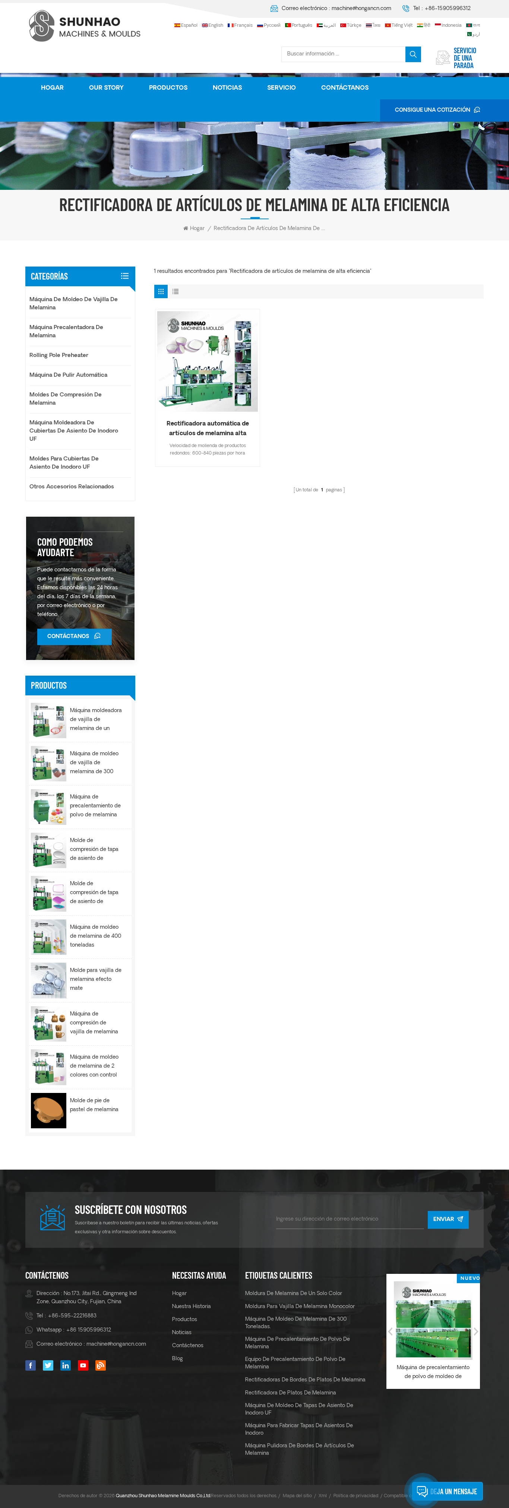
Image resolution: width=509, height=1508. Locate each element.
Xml (323, 1496)
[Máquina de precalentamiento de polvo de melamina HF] (48, 807)
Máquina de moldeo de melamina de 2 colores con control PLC (94, 1067)
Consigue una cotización (432, 110)
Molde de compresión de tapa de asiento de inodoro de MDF (94, 850)
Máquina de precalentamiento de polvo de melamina (297, 1343)
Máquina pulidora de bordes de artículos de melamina (299, 1449)
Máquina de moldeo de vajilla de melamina (73, 304)
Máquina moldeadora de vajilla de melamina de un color (96, 720)
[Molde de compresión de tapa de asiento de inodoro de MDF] (48, 850)
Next (476, 1331)
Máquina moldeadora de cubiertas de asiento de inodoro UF (73, 431)
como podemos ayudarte (65, 546)
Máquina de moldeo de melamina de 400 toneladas (95, 936)
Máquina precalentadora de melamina (66, 332)
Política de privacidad (355, 1496)
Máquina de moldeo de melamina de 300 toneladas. (296, 1323)
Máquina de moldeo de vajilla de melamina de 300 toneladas (94, 764)
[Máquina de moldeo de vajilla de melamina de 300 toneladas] (48, 763)
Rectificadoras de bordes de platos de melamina (305, 1380)
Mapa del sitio (297, 1496)
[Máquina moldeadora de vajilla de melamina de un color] (48, 720)
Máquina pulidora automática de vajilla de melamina (441, 1372)
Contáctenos (187, 1346)
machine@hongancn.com (361, 9)
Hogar (52, 88)
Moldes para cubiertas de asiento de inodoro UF (64, 463)
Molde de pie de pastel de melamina (94, 1105)
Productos (168, 88)
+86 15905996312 (88, 1330)
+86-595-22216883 (72, 1316)
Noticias (227, 88)
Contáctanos (345, 88)
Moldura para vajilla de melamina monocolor (300, 1307)
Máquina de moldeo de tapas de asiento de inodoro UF (299, 1409)
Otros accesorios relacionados (71, 487)
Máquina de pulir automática (68, 375)
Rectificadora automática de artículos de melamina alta (208, 429)
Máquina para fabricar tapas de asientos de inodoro (299, 1429)
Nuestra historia (191, 1307)
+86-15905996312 (447, 9)
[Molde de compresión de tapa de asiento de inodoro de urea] (48, 893)
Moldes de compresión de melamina (65, 399)
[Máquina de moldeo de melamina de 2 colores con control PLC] (48, 1067)
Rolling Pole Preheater (58, 355)
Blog (177, 1359)
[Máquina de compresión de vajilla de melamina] (48, 1024)
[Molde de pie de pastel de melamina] (48, 1110)
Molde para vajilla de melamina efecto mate (95, 979)
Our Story (106, 88)
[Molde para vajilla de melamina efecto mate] (48, 980)
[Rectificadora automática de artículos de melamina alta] (207, 361)
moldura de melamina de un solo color (293, 1294)
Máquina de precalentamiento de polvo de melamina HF (95, 807)
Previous (390, 1331)
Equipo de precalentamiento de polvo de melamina (295, 1363)
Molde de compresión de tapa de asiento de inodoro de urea (94, 893)
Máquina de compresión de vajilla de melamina (94, 1023)
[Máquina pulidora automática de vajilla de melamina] (441, 1320)
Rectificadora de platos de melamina (290, 1393)
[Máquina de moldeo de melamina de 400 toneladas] (48, 937)
